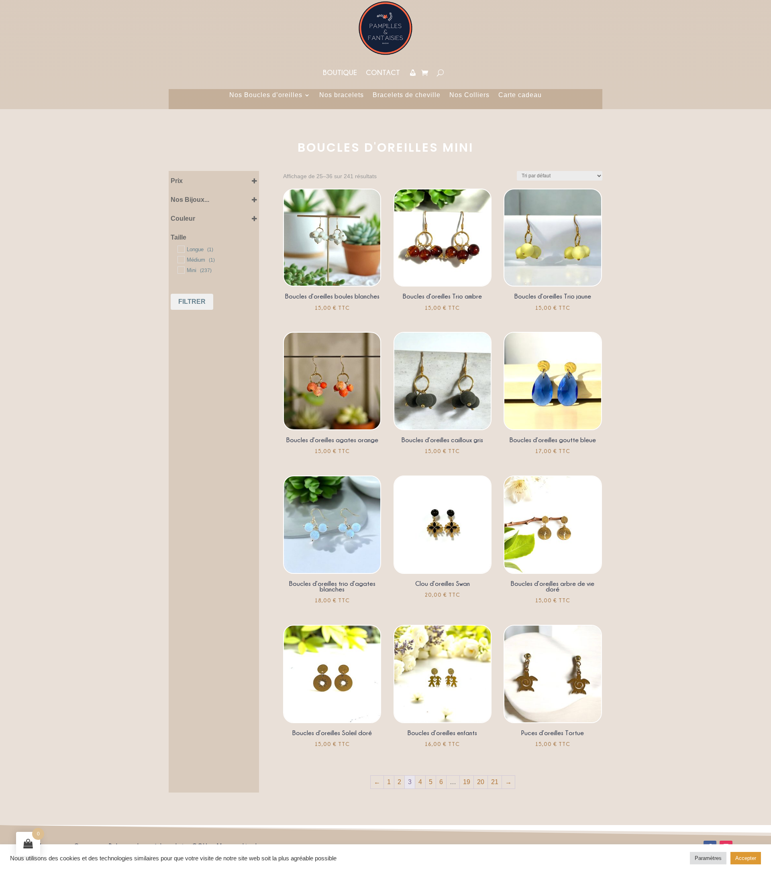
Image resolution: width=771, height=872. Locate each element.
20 (480, 781)
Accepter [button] (745, 858)
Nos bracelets (341, 95)
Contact (383, 72)
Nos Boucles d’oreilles (265, 95)
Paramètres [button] (708, 858)
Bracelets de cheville (407, 95)
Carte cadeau (520, 95)
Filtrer (192, 301)
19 (466, 781)
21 (494, 781)
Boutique (340, 72)
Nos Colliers (469, 95)
